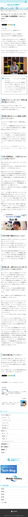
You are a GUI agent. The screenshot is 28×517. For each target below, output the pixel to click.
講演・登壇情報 (5, 446)
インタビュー (21, 382)
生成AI (4, 438)
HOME (15, 511)
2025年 (2, 491)
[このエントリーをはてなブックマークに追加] (14, 24)
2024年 (2, 494)
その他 (3, 452)
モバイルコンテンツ (7, 441)
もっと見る (4, 502)
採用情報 (5, 428)
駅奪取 (4, 436)
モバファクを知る (13, 382)
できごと (5, 422)
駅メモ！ (5, 433)
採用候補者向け (5, 444)
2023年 (2, 497)
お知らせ (4, 430)
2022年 (2, 499)
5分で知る (5, 425)
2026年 (2, 489)
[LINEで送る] (10, 24)
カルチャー (5, 417)
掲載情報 (4, 449)
